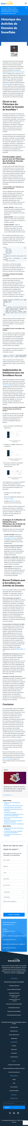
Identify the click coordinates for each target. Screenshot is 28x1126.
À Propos (14, 1045)
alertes (14, 501)
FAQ (14, 1083)
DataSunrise (6, 384)
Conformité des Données (14, 1007)
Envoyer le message (14, 914)
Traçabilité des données (10, 812)
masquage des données (10, 538)
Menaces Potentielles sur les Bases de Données (14, 1068)
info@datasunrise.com (8, 924)
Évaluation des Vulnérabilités (14, 1011)
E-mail (4, 872)
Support (14, 1095)
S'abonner (7, 1107)
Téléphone (5, 866)
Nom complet (6, 860)
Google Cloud (14, 1038)
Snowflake (7, 84)
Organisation (6, 878)
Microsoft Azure (14, 1031)
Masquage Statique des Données (12, 807)
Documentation (14, 1086)
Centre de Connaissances (14, 1072)
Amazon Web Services (14, 1034)
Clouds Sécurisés (14, 1027)
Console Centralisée (14, 1090)
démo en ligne (6, 759)
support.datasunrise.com (9, 939)
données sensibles (9, 498)
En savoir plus (7, 795)
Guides (14, 1079)
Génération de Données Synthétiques (14, 823)
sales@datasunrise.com (9, 931)
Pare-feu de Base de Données (14, 989)
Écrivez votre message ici (9, 901)
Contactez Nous (14, 1056)
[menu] (25, 3)
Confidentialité (20, 972)
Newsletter (14, 1098)
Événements (14, 1049)
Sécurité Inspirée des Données (14, 1015)
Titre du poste (6, 885)
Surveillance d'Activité (14, 985)
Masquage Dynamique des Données (13, 805)
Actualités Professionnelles (14, 1064)
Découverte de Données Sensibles (14, 1004)
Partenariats (14, 1053)
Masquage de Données (14, 993)
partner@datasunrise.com (9, 947)
